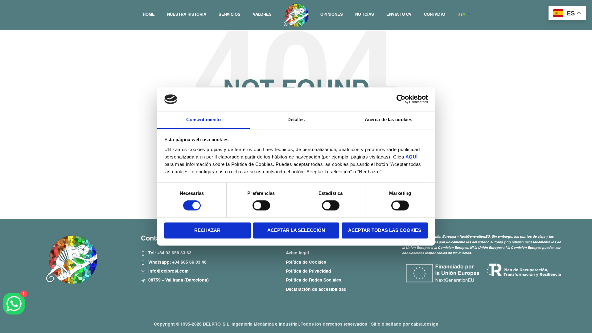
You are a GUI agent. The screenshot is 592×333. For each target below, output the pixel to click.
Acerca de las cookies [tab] (388, 119)
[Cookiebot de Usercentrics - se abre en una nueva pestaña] (401, 99)
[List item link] (209, 253)
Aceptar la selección (296, 230)
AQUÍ (411, 156)
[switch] (261, 206)
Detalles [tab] (296, 119)
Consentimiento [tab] (203, 119)
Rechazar (207, 230)
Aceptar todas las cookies (384, 230)
